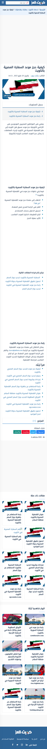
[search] (26, 3)
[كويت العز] (38, 3)
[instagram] (22, 745)
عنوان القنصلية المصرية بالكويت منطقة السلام (22, 393)
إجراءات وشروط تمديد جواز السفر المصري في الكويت (22, 381)
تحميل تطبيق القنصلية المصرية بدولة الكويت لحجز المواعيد (23, 412)
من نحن (42, 739)
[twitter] (17, 745)
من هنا (37, 203)
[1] (36, 194)
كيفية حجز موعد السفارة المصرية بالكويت (25, 111)
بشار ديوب (35, 75)
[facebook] (12, 745)
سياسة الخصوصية (23, 739)
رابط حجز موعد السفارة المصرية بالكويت (26, 116)
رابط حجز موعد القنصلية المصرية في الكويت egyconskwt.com (23, 405)
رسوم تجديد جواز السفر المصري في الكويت (23, 376)
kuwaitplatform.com (16, 350)
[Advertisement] (23, 40)
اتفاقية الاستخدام (8, 739)
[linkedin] (26, 745)
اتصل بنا (34, 739)
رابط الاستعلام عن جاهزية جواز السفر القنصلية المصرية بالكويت (22, 388)
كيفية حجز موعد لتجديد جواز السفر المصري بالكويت (23, 370)
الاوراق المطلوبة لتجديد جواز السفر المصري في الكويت (21, 398)
